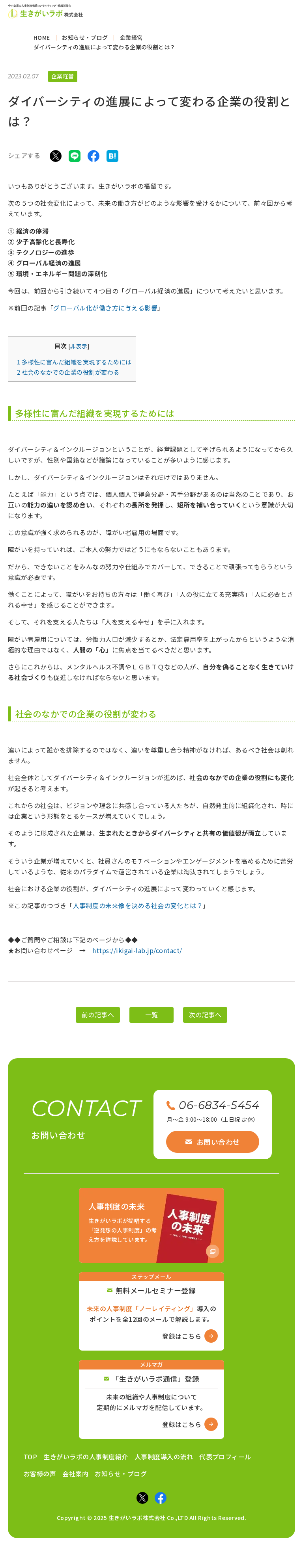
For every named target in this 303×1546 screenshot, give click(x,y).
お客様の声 (40, 1473)
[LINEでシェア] (74, 155)
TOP (30, 1456)
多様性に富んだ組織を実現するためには (74, 361)
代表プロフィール (225, 1456)
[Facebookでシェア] (93, 155)
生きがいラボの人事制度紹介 (85, 1456)
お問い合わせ (218, 1142)
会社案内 (75, 1473)
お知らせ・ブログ (121, 1473)
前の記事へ (98, 1015)
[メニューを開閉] (287, 12)
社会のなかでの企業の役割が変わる (68, 372)
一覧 (151, 1015)
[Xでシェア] (56, 155)
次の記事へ (205, 1015)
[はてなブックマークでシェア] (112, 155)
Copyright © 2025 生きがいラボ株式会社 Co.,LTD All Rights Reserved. (152, 1518)
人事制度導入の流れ (164, 1456)
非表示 (78, 346)
